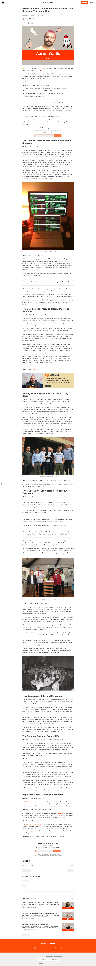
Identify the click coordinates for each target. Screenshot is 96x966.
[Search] (75, 2)
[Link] (20, 142)
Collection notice (58, 956)
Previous (28, 871)
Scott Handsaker (30, 18)
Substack (41, 963)
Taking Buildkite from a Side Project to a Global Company (40, 902)
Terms (51, 956)
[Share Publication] (78, 2)
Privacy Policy (58, 855)
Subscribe (84, 2)
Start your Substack (44, 959)
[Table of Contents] (2, 483)
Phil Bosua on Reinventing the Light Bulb (35, 924)
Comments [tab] (25, 881)
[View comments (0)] (28, 23)
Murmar (35, 369)
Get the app (55, 959)
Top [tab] (24, 898)
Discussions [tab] (33, 898)
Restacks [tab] (32, 881)
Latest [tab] (27, 898)
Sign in (91, 2)
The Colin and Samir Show (33, 824)
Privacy (48, 956)
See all (25, 935)
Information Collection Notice (47, 855)
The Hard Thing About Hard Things (36, 802)
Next (69, 871)
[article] (48, 906)
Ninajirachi (59, 813)
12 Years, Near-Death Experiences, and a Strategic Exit (40, 913)
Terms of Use (54, 854)
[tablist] (28, 881)
